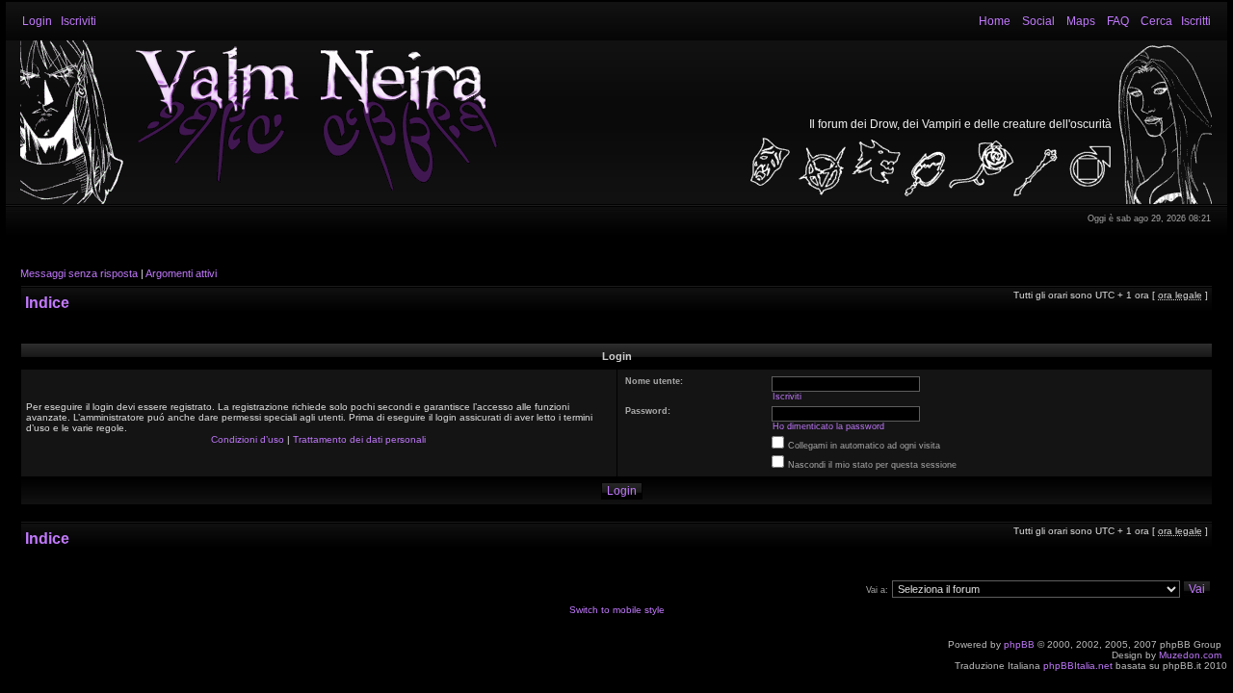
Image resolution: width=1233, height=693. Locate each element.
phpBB (1019, 644)
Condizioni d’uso (247, 439)
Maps (1080, 21)
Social (1038, 21)
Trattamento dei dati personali (359, 439)
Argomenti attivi (181, 273)
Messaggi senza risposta (79, 273)
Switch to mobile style (617, 609)
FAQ (1118, 21)
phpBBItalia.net (1078, 665)
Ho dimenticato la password (828, 426)
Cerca (1156, 21)
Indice (47, 303)
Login (37, 21)
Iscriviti (78, 21)
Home (994, 21)
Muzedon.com (1190, 655)
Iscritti (1196, 21)
